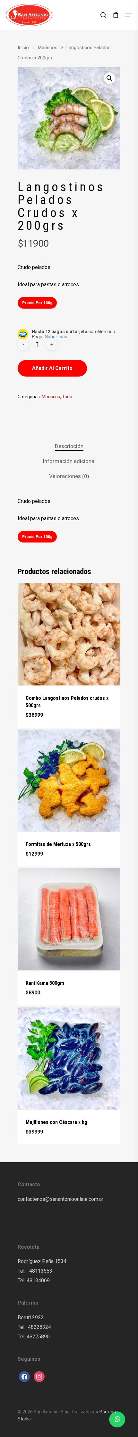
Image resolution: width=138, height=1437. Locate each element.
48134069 (38, 1280)
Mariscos (47, 47)
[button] (109, 78)
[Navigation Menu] (128, 15)
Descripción (69, 446)
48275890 (38, 1337)
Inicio (23, 47)
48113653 (40, 1271)
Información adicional (69, 461)
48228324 (39, 1327)
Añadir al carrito (52, 368)
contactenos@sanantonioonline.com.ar (60, 1199)
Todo (67, 396)
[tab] (69, 446)
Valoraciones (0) (69, 476)
